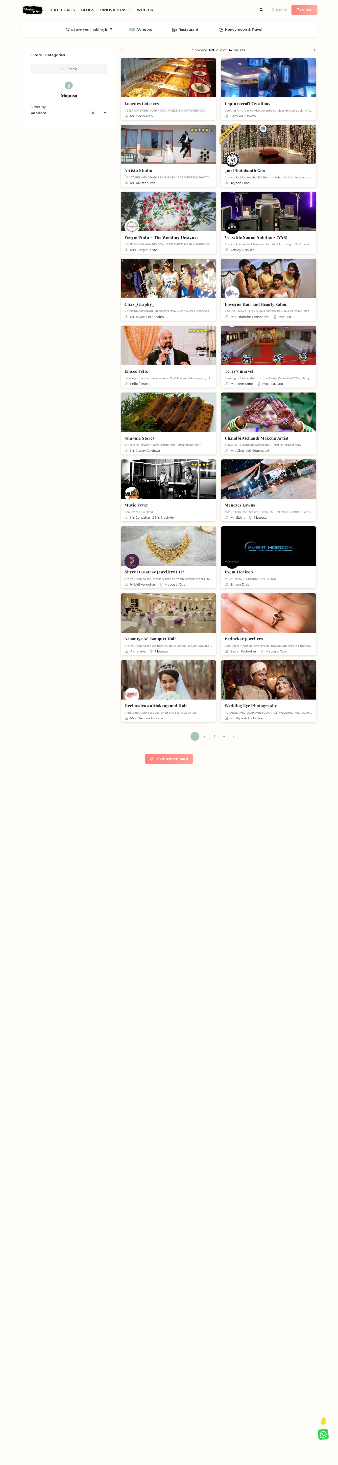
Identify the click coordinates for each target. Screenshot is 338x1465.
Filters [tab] (36, 55)
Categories (63, 10)
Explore (304, 9)
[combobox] (68, 113)
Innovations (113, 10)
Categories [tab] (55, 55)
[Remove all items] (92, 113)
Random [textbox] (38, 113)
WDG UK (145, 10)
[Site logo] (33, 9)
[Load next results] (314, 50)
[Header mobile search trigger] (261, 10)
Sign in (279, 9)
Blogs (88, 10)
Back (72, 69)
